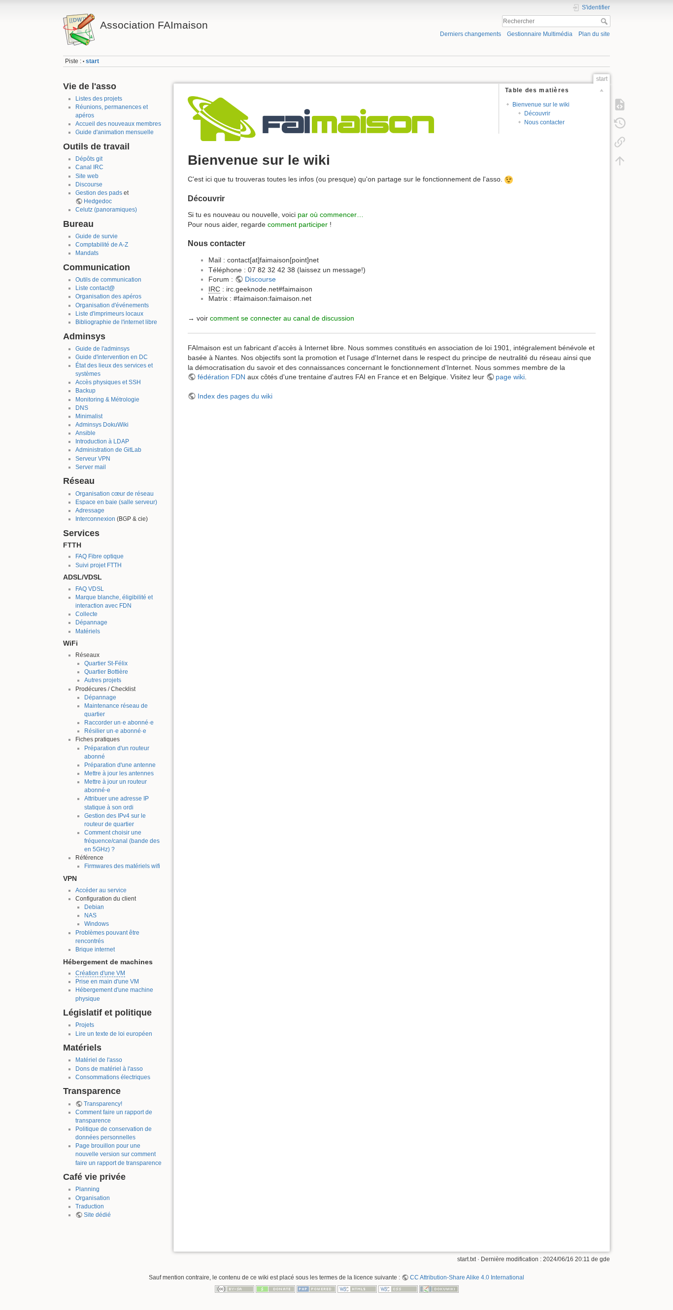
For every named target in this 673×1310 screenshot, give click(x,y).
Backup (85, 390)
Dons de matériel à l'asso (109, 1068)
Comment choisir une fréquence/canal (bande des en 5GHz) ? (122, 841)
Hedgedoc (98, 201)
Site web (87, 176)
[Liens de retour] (619, 142)
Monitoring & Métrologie (107, 399)
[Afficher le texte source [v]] (619, 104)
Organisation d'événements (112, 305)
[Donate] (275, 1288)
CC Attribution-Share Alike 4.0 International (467, 1277)
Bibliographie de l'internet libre (116, 322)
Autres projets (102, 680)
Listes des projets (98, 98)
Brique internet (95, 949)
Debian (94, 907)
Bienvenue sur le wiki (541, 104)
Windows (96, 923)
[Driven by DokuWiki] (439, 1288)
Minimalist (88, 416)
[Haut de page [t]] (619, 160)
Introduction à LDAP (102, 441)
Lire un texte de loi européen (113, 1033)
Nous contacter (544, 122)
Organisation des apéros (108, 296)
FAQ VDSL (89, 588)
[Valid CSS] (398, 1288)
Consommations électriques (112, 1077)
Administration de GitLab (108, 449)
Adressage (89, 510)
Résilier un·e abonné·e (115, 731)
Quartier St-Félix (106, 663)
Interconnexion (95, 518)
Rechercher (605, 21)
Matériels (87, 631)
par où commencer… (331, 214)
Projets (84, 1024)
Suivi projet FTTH (98, 565)
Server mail (90, 467)
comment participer (298, 224)
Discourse (88, 184)
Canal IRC (89, 167)
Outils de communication (108, 279)
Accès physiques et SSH (108, 382)
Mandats (87, 253)
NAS (90, 915)
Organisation (92, 1198)
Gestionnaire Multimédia (539, 34)
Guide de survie (96, 236)
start (92, 61)
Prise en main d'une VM (107, 981)
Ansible (85, 433)
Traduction (89, 1206)
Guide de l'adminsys (102, 348)
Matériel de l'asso (98, 1059)
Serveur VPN (92, 458)
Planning (87, 1189)
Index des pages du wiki (235, 396)
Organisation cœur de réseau (114, 493)
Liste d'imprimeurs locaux (109, 313)
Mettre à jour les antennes (119, 773)
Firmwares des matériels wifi (122, 866)
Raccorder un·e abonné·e (119, 722)
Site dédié (97, 1214)
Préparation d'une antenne (120, 765)
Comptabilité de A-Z (101, 244)
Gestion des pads (98, 192)
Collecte (86, 614)
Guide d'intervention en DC (111, 357)
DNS (81, 407)
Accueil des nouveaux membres (118, 123)
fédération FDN (221, 377)
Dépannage (91, 622)
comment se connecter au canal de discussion (282, 318)
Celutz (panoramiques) (106, 209)
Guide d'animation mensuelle (114, 132)
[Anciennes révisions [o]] (619, 123)
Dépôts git (88, 158)
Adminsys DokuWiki (102, 424)
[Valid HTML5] (357, 1288)
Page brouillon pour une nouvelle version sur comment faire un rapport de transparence (118, 1154)
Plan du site (594, 34)
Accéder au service (101, 890)
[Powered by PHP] (316, 1288)
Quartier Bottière (106, 671)
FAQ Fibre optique (99, 556)
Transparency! (103, 1103)
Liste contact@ (95, 288)
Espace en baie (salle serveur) (116, 502)
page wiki (510, 377)
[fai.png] (311, 118)
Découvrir (537, 113)
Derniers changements (470, 34)
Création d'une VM (100, 973)
